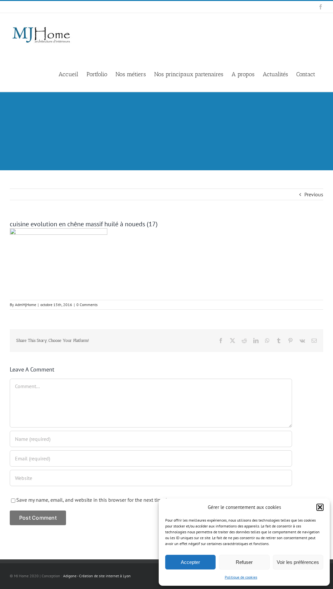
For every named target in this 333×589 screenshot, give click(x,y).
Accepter (190, 562)
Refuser (244, 562)
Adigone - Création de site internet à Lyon (97, 575)
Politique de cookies (241, 577)
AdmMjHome (25, 304)
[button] (320, 507)
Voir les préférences (298, 562)
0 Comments (87, 304)
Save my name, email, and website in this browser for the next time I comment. (103, 500)
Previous (313, 194)
